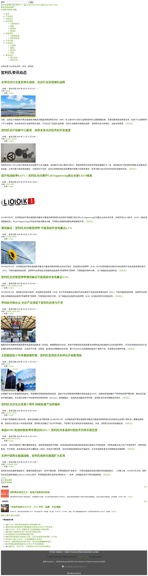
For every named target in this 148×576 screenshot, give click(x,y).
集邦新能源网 (14, 66)
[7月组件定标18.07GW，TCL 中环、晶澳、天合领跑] (5, 512)
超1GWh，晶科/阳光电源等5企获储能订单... (24, 525)
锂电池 (10, 10)
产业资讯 (9, 16)
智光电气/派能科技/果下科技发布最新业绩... (24, 532)
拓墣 (103, 561)
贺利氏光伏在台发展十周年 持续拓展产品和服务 (30, 404)
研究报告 (9, 21)
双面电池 (15, 286)
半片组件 (9, 286)
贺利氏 (8, 91)
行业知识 (9, 43)
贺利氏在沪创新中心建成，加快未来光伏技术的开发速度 (36, 130)
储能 (15, 10)
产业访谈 (9, 41)
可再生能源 (9, 464)
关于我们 (52, 552)
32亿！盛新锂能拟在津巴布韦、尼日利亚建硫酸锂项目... (29, 542)
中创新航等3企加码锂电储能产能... (20, 534)
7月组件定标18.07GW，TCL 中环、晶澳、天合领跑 (35, 507)
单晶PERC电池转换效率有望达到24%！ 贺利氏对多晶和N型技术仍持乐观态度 (49, 430)
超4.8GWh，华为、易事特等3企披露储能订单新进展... (28, 529)
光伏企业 (9, 413)
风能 (12, 53)
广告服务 (66, 552)
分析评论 (9, 19)
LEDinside (88, 561)
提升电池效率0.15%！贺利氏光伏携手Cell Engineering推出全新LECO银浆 (46, 175)
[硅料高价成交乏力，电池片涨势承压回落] (5, 497)
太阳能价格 (14, 36)
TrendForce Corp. (83, 557)
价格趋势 (9, 33)
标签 (24, 66)
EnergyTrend (96, 561)
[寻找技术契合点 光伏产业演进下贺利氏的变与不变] (18, 342)
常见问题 (73, 552)
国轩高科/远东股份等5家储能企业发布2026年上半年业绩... (30, 527)
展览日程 (14, 60)
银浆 (12, 184)
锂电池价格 (14, 38)
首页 (7, 14)
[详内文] (129, 123)
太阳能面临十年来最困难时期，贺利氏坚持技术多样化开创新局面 (41, 355)
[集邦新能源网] (7, 7)
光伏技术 (9, 139)
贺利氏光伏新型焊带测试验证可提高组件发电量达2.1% (35, 277)
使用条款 (80, 552)
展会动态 (14, 58)
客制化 (13, 31)
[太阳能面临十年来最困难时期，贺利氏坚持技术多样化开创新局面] (18, 391)
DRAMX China (73, 561)
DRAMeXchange (61, 561)
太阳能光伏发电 (11, 438)
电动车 (13, 50)
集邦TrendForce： (49, 561)
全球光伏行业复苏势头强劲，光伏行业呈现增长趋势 (33, 82)
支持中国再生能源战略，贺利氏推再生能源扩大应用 (33, 455)
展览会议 (9, 55)
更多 (145, 487)
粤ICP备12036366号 (74, 573)
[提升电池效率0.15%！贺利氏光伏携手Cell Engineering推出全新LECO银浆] (18, 214)
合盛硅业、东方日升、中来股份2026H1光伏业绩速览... (29, 546)
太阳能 (4, 10)
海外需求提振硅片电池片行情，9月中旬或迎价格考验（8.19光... (32, 537)
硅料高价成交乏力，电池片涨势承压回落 (30, 492)
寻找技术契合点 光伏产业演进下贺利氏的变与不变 (32, 302)
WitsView (81, 561)
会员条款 (95, 552)
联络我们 (59, 552)
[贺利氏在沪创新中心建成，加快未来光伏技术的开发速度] (18, 162)
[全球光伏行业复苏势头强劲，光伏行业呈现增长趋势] (18, 117)
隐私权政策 (88, 552)
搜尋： (3, 2)
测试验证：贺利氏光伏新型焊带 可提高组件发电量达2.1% (36, 228)
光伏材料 (9, 236)
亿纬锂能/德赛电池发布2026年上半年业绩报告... (25, 544)
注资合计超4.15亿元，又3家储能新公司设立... (24, 539)
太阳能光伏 (14, 24)
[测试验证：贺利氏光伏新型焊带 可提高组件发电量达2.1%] (18, 264)
